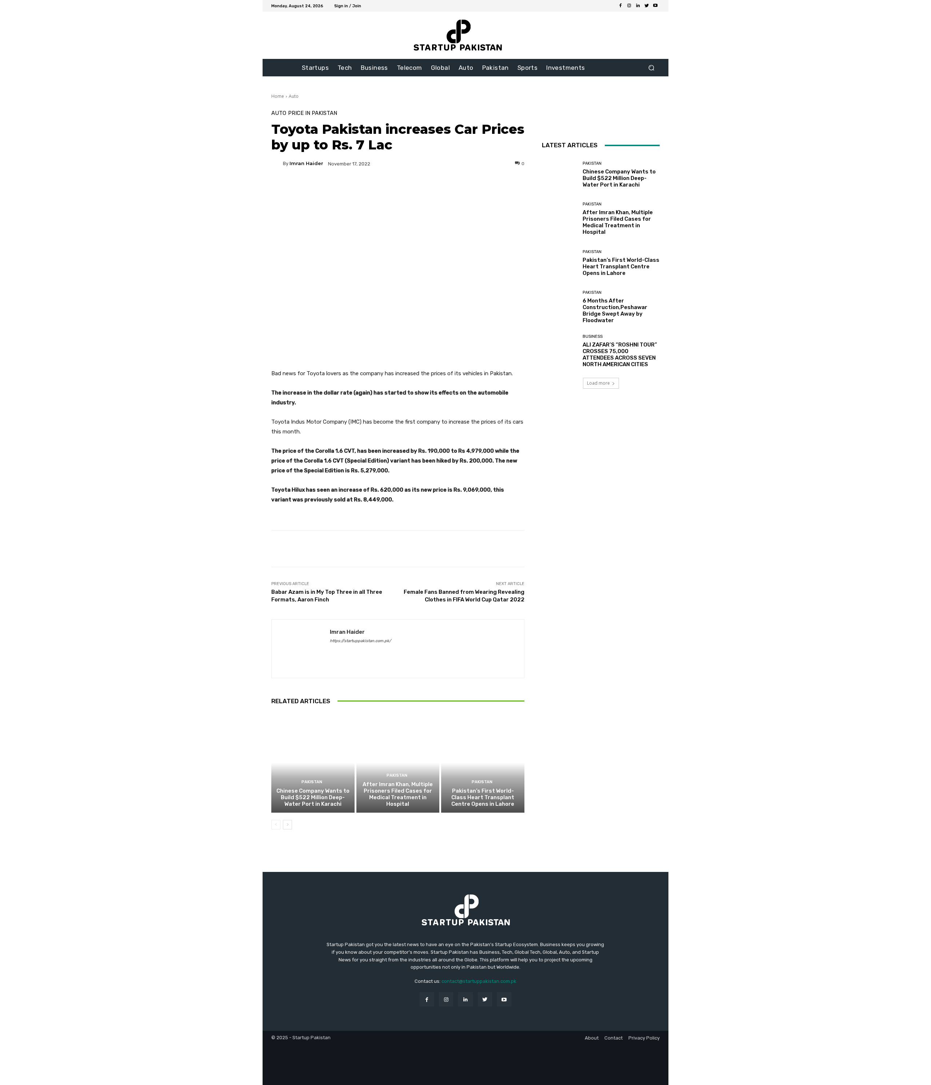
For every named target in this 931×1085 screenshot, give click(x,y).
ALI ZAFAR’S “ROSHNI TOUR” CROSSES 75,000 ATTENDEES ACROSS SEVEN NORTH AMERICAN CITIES (620, 354)
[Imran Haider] (277, 163)
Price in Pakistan (312, 113)
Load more (598, 383)
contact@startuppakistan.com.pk (478, 981)
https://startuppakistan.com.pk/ (360, 641)
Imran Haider (306, 163)
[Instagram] (629, 5)
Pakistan (311, 782)
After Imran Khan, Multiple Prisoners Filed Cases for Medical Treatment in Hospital (398, 794)
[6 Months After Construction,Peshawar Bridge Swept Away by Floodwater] (559, 307)
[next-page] (287, 824)
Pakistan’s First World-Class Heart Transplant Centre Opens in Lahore (482, 797)
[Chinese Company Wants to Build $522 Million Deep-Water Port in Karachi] (313, 763)
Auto (294, 96)
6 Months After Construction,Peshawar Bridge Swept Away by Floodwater (615, 310)
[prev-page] (275, 824)
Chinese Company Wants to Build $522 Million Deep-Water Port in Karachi (312, 797)
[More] (467, 188)
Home (277, 96)
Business (593, 337)
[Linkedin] (638, 5)
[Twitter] (646, 5)
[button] (651, 67)
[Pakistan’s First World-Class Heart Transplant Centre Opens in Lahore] (482, 763)
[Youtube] (655, 5)
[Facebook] (620, 5)
